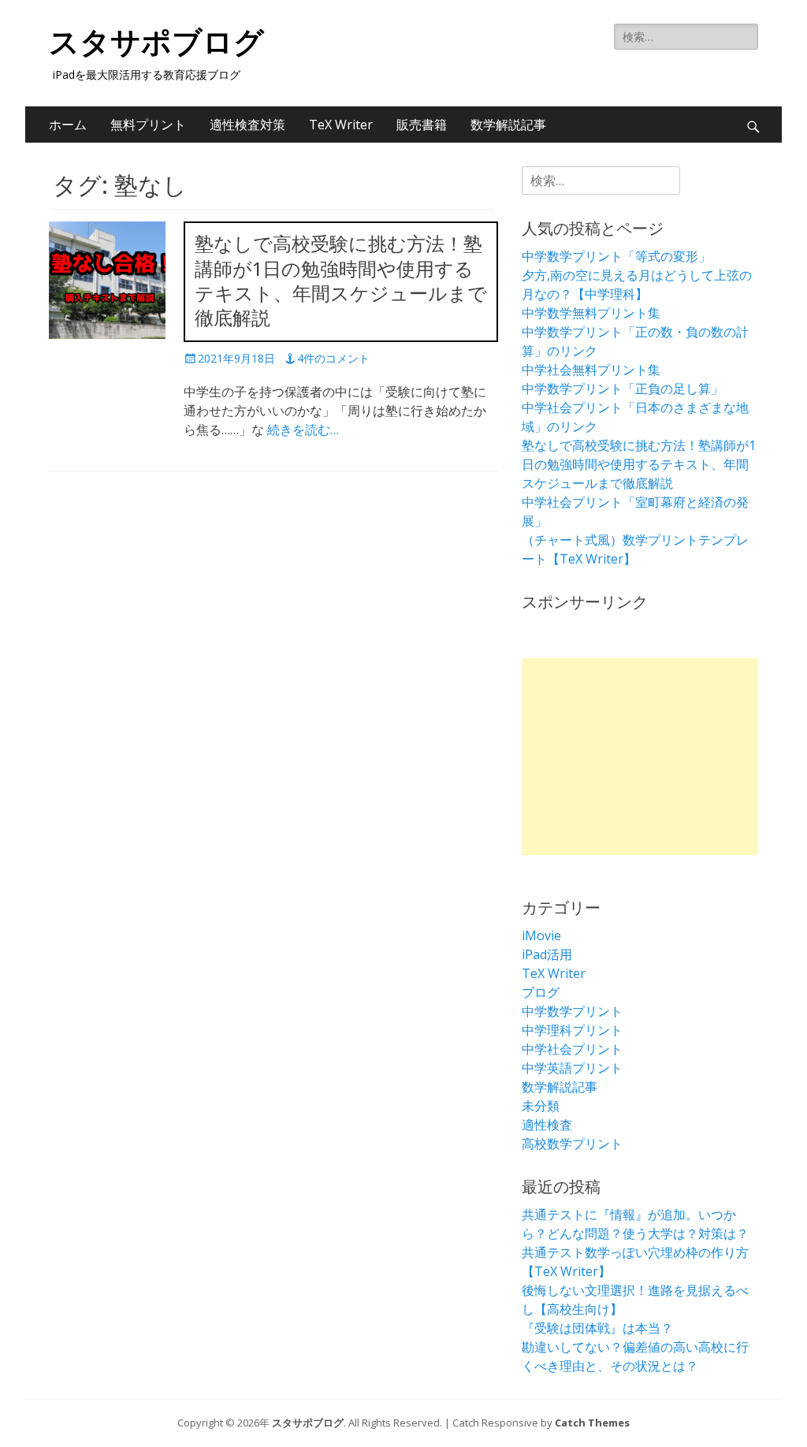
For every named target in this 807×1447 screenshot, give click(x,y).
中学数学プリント (572, 1011)
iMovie (541, 935)
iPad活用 (547, 954)
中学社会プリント (572, 1049)
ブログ (541, 992)
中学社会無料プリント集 (591, 369)
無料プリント (148, 124)
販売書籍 (421, 124)
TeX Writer (341, 124)
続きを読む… (303, 429)
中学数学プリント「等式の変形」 (616, 256)
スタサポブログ (156, 42)
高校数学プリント (572, 1143)
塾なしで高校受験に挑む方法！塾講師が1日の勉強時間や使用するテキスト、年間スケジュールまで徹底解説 (639, 464)
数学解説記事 (508, 124)
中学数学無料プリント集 (591, 313)
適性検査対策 (247, 124)
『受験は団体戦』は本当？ (597, 1328)
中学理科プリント (572, 1030)
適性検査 (547, 1124)
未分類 (541, 1105)
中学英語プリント (572, 1068)
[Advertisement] (640, 756)
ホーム (68, 124)
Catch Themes (592, 1422)
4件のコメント (333, 358)
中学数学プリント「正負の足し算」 (622, 388)
